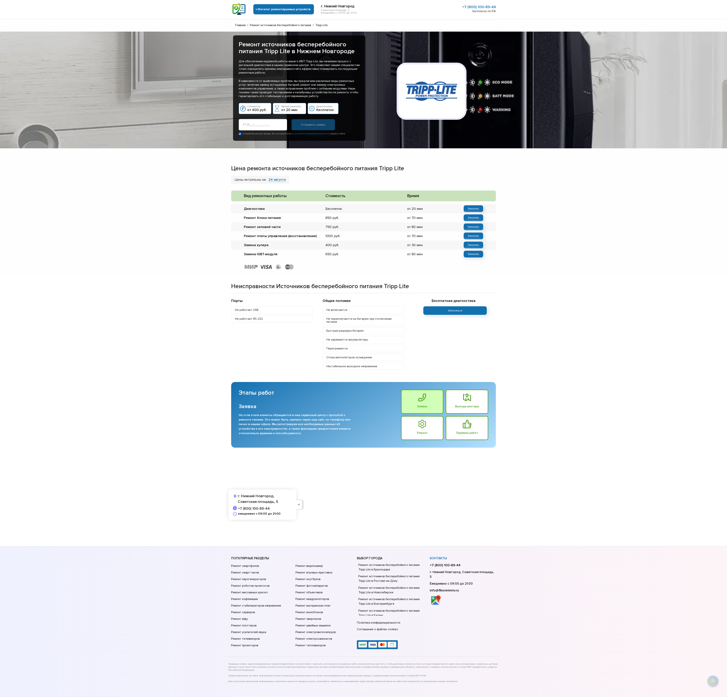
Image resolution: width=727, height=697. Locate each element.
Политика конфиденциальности (378, 623)
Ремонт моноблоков (309, 612)
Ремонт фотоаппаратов (312, 586)
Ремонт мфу (239, 619)
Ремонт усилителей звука (248, 632)
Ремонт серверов (243, 612)
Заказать (473, 208)
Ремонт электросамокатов (314, 639)
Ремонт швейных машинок (313, 625)
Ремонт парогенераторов (248, 579)
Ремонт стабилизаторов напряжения (256, 606)
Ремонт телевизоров (245, 639)
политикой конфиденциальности (311, 133)
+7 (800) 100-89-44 (479, 7)
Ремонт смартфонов (245, 566)
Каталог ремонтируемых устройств (284, 9)
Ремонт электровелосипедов (316, 632)
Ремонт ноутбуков (308, 579)
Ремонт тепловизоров (311, 645)
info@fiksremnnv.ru (444, 590)
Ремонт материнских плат (313, 606)
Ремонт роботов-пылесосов (250, 586)
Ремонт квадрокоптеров (312, 599)
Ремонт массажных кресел (249, 592)
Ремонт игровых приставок (314, 572)
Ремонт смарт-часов (245, 572)
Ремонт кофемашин (244, 599)
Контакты (438, 558)
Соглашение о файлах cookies (377, 629)
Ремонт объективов (309, 592)
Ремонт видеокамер (309, 566)
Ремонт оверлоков (308, 619)
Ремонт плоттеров (244, 625)
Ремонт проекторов (244, 645)
